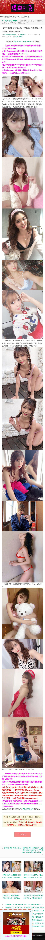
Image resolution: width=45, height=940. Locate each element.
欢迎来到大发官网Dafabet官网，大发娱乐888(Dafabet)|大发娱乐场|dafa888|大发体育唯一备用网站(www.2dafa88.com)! (22, 59)
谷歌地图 (39, 935)
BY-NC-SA (18, 819)
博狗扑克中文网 (27, 809)
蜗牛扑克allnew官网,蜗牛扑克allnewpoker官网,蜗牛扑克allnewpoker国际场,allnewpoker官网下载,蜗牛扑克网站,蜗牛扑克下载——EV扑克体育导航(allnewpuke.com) (22, 795)
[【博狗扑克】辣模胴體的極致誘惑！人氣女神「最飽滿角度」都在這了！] (12, 866)
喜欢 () (23, 834)
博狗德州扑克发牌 (11, 21)
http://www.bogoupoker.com (23, 41)
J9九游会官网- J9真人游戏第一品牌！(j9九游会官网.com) (22, 801)
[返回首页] (2, 21)
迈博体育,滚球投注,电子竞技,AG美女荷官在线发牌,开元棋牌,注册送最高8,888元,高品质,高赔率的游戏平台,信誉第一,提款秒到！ (22, 776)
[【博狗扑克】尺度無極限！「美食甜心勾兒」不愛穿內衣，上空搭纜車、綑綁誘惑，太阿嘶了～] (12, 886)
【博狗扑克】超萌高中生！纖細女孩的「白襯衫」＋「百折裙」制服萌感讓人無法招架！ (32, 850)
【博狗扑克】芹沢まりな (12, 848)
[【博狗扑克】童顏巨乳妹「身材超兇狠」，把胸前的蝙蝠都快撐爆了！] (33, 886)
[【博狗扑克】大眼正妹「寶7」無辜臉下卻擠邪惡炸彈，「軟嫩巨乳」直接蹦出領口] (33, 866)
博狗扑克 (23, 34)
